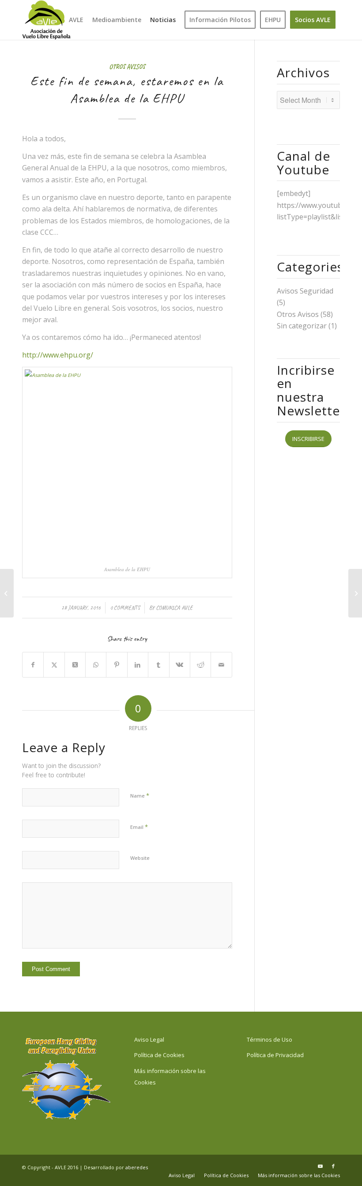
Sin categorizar (302, 326)
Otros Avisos (127, 67)
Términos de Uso (269, 1039)
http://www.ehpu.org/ (57, 355)
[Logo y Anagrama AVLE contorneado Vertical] (46, 20)
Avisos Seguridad (305, 291)
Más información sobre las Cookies (170, 1076)
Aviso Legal (149, 1039)
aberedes (136, 1167)
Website (140, 858)
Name (139, 795)
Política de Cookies (159, 1055)
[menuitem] (76, 20)
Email (139, 827)
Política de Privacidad (275, 1055)
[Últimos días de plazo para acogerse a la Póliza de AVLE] (355, 593)
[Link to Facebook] (333, 1166)
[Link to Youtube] (320, 1166)
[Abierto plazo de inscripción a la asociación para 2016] (7, 593)
